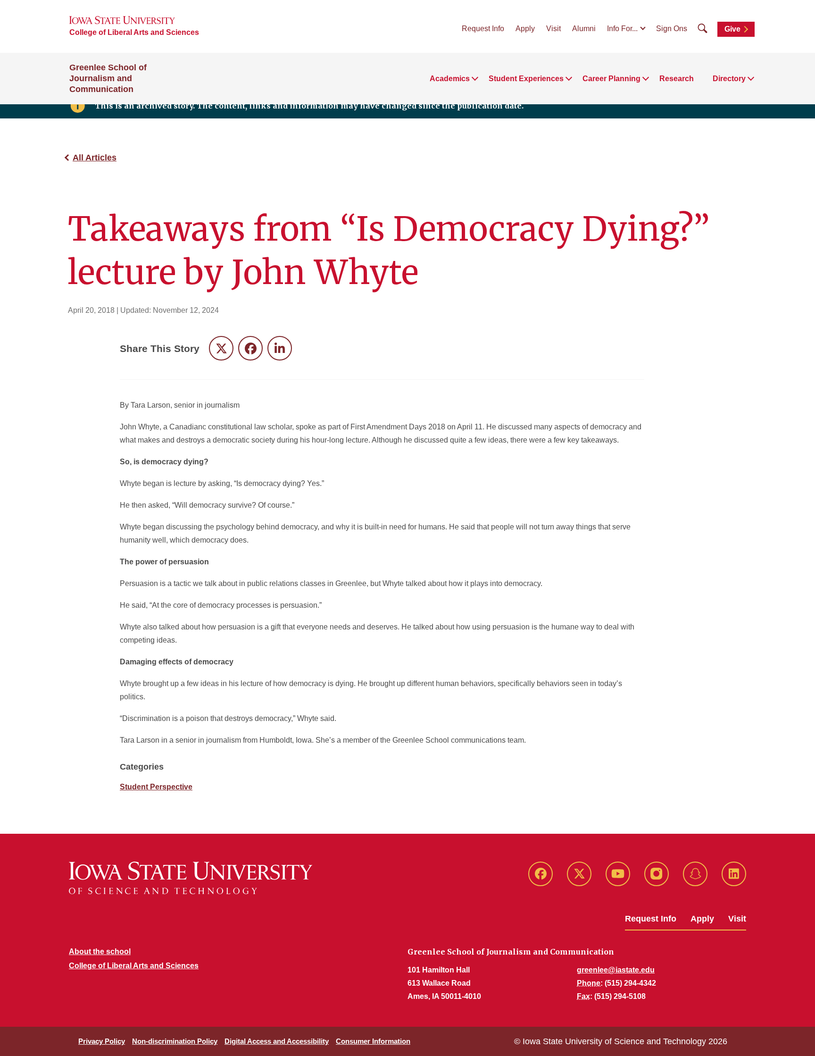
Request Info (483, 29)
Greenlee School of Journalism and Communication (108, 78)
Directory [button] (729, 79)
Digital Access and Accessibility (277, 1041)
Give (732, 29)
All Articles (94, 157)
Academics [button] (450, 79)
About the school (100, 951)
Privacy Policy (101, 1041)
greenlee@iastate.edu (616, 970)
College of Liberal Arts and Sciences (134, 32)
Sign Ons (671, 29)
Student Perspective (156, 787)
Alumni (584, 29)
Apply (525, 29)
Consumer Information (373, 1041)
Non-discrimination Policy (174, 1041)
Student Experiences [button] (526, 79)
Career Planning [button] (611, 79)
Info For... (622, 29)
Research (676, 79)
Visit (553, 29)
